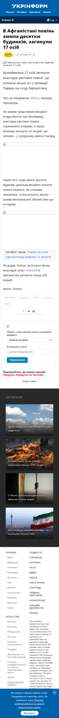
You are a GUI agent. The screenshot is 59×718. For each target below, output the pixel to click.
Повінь (36, 297)
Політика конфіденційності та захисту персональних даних (16, 667)
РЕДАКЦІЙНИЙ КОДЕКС (15, 683)
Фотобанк (22, 12)
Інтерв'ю (35, 562)
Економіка (12, 572)
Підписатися (17, 360)
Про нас (11, 621)
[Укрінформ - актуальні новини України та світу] (29, 6)
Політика (12, 567)
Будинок (24, 297)
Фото (33, 567)
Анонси (47, 12)
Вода (7, 304)
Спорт (10, 607)
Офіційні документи (37, 606)
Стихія (48, 297)
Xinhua (34, 98)
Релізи (34, 613)
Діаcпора (12, 602)
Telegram (8, 375)
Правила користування (14, 643)
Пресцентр (34, 12)
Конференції (37, 600)
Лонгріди (35, 587)
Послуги (10, 12)
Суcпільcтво (13, 592)
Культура (12, 597)
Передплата (13, 631)
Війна (10, 557)
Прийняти (29, 713)
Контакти (12, 626)
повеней (32, 270)
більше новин (29, 381)
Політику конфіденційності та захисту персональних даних (30, 704)
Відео (33, 572)
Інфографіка (37, 582)
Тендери (12, 649)
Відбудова (12, 562)
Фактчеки (12, 577)
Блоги (33, 577)
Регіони (11, 587)
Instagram (22, 375)
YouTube (37, 375)
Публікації (36, 557)
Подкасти (36, 552)
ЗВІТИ (10, 677)
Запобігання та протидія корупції (16, 655)
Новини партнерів (36, 594)
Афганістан (10, 297)
